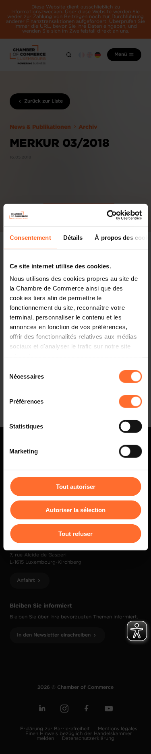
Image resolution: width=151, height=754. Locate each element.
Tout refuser (75, 533)
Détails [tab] (73, 237)
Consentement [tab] (30, 237)
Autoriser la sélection (75, 510)
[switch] (130, 401)
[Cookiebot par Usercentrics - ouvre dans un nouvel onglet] (107, 215)
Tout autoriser (75, 486)
